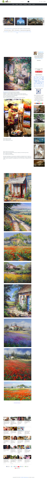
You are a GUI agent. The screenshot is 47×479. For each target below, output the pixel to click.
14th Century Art (41, 76)
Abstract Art (36, 86)
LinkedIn (16, 466)
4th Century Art (40, 84)
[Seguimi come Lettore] (35, 103)
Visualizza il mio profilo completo (39, 58)
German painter (5, 91)
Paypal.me (38, 100)
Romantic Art (27, 31)
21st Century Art (20, 31)
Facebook (8, 466)
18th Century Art (38, 79)
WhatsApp (27, 466)
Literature (25, 4)
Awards (17, 4)
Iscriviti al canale (18, 468)
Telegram (22, 466)
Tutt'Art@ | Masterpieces (24, 477)
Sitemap (20, 4)
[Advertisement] (23, 10)
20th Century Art (15, 31)
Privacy (33, 4)
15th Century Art (37, 77)
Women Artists (9, 28)
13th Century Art (36, 76)
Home (13, 4)
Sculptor (29, 4)
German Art (23, 31)
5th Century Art (40, 85)
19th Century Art (39, 80)
